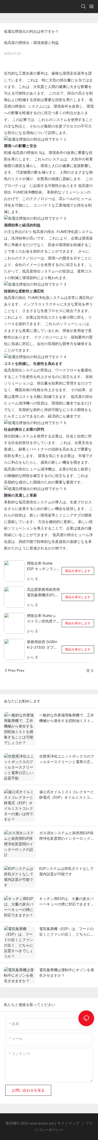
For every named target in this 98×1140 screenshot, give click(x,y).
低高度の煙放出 (25, 153)
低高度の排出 (44, 232)
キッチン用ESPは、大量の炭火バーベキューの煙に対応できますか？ (66, 901)
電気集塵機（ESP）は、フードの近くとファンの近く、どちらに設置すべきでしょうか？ (66, 931)
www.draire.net (42, 1123)
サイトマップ (68, 1123)
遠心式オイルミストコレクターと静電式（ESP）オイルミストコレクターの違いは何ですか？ (66, 794)
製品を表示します (77, 571)
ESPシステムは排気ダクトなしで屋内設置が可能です (66, 871)
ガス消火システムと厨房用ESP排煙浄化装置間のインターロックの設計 (66, 836)
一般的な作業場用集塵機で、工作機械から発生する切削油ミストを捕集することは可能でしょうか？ (66, 718)
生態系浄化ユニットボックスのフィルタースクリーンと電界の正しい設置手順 (66, 759)
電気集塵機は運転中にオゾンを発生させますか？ (66, 972)
